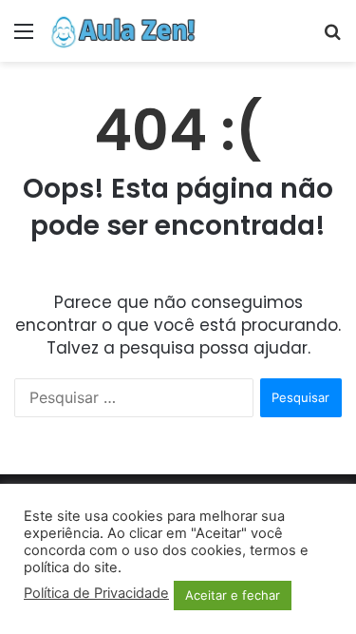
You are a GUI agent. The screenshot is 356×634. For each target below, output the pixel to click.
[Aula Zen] (123, 30)
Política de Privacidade (96, 593)
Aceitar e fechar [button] (232, 595)
